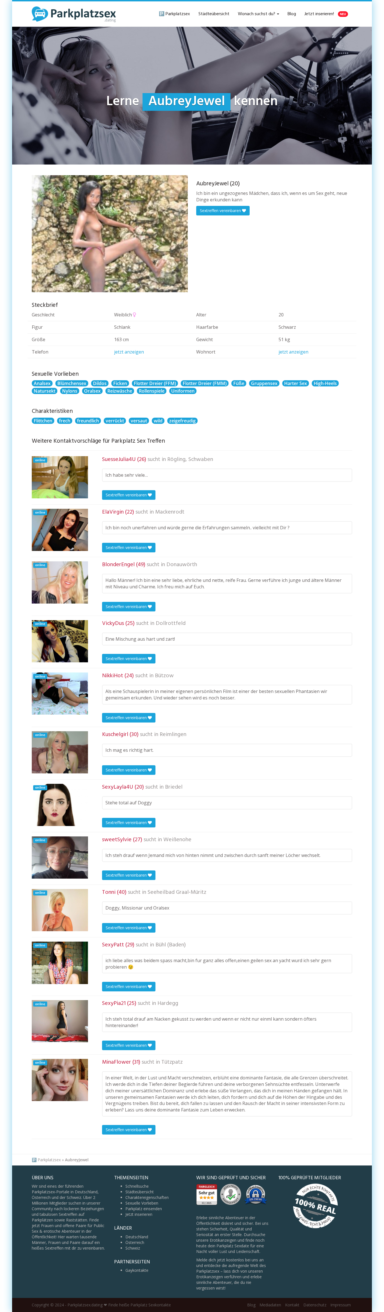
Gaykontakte (136, 1270)
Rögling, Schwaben (190, 459)
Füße (238, 383)
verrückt (115, 421)
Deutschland (136, 1236)
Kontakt (292, 1305)
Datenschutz (314, 1305)
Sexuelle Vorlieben (141, 1203)
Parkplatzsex (49, 1159)
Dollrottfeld (171, 623)
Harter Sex (295, 383)
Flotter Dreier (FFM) (155, 383)
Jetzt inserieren (138, 1214)
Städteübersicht (213, 14)
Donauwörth (181, 564)
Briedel (173, 787)
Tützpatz (172, 1062)
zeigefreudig (182, 421)
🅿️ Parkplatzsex (174, 14)
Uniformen (183, 391)
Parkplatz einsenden (143, 1208)
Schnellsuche (137, 1186)
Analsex (42, 383)
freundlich (88, 421)
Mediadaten (270, 1305)
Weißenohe (177, 839)
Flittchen (43, 421)
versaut (139, 421)
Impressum (340, 1305)
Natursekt (44, 391)
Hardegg (167, 1003)
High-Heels (325, 383)
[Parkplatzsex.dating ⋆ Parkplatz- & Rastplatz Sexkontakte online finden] (74, 14)
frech (64, 421)
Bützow (164, 675)
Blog (292, 14)
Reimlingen (173, 734)
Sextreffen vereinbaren (221, 210)
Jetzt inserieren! (325, 14)
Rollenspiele (151, 391)
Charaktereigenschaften (147, 1197)
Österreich (134, 1242)
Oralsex (92, 391)
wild (158, 421)
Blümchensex (71, 383)
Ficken (120, 383)
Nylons (69, 391)
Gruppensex (264, 383)
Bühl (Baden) (170, 945)
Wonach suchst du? (257, 14)
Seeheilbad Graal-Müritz (177, 892)
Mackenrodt (169, 512)
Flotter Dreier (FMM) (205, 383)
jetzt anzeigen (129, 352)
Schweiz (132, 1248)
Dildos (100, 383)
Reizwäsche (119, 391)
